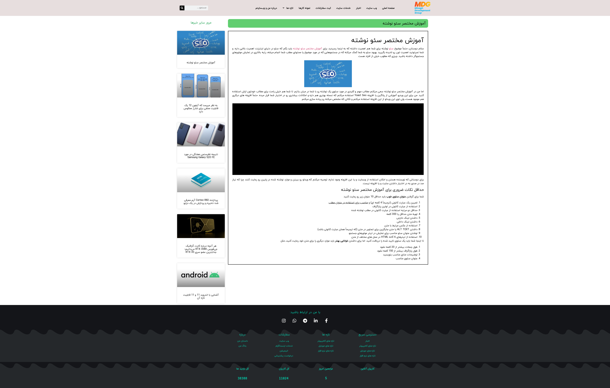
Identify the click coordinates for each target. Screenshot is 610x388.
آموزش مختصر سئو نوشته (307, 48)
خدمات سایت (343, 8)
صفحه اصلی (388, 8)
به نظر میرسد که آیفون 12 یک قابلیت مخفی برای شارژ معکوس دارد (201, 108)
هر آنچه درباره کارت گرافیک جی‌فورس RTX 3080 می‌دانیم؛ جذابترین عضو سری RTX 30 (201, 249)
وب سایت (371, 8)
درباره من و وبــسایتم (266, 8)
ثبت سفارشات (323, 8)
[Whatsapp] (294, 321)
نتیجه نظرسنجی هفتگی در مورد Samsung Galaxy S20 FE (201, 155)
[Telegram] (305, 321)
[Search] (182, 8)
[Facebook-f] (326, 321)
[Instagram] (284, 321)
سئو (391, 48)
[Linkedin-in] (316, 321)
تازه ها (289, 8)
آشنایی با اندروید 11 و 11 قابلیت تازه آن (201, 296)
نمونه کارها (304, 8)
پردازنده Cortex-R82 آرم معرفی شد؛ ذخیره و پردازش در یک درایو (201, 201)
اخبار (358, 8)
